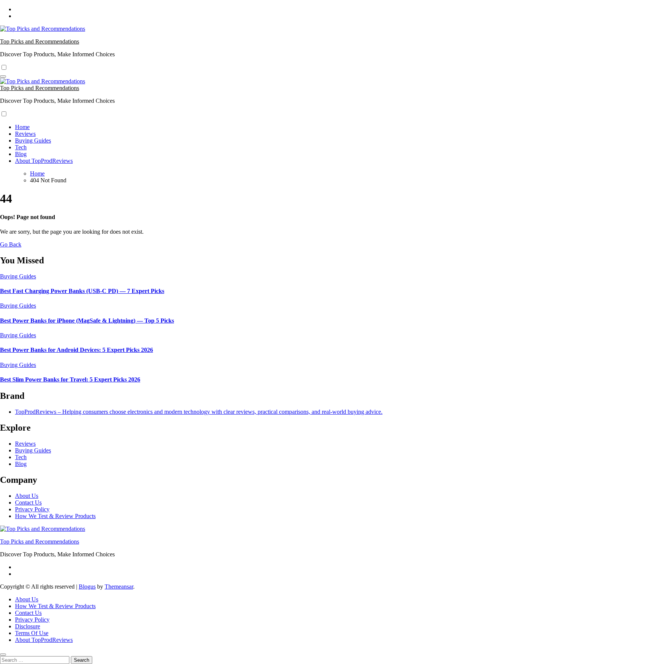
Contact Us (28, 502)
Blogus (87, 586)
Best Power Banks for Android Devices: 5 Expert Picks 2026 (76, 350)
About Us (26, 496)
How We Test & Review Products (55, 516)
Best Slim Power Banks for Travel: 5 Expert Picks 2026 (70, 379)
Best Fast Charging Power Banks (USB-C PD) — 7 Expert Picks (82, 291)
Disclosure (27, 626)
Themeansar (119, 586)
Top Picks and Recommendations (39, 41)
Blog (21, 154)
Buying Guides (33, 140)
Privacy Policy (32, 509)
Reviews (25, 134)
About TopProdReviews (44, 161)
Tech (21, 147)
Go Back (10, 244)
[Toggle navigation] (3, 76)
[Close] (3, 654)
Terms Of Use (31, 633)
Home (22, 127)
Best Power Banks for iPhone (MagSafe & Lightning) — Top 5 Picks (87, 320)
